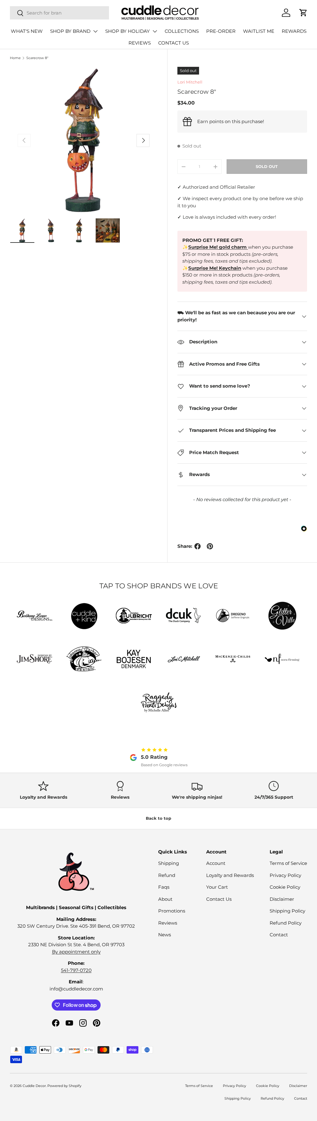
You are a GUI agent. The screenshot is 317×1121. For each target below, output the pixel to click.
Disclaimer (282, 899)
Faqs (163, 887)
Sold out (267, 166)
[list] (83, 140)
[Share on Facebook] (197, 546)
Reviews (167, 923)
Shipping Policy (287, 911)
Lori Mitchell (189, 81)
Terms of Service (288, 863)
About (165, 899)
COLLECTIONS (182, 31)
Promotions (171, 911)
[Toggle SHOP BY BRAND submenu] (95, 31)
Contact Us (219, 899)
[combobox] (59, 12)
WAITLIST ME (258, 31)
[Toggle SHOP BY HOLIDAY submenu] (154, 31)
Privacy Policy (285, 875)
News (164, 935)
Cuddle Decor (34, 1086)
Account (215, 863)
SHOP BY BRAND (70, 31)
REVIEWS (139, 43)
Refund (166, 875)
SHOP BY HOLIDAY (127, 31)
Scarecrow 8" (37, 58)
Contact (279, 935)
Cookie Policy (285, 887)
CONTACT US (173, 43)
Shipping (168, 863)
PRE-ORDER (221, 31)
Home (15, 58)
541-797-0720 (76, 970)
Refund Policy (286, 923)
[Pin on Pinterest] (210, 546)
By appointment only (76, 952)
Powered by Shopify (64, 1086)
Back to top (158, 818)
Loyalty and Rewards (230, 875)
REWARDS (294, 31)
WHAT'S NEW (27, 31)
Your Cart (217, 887)
